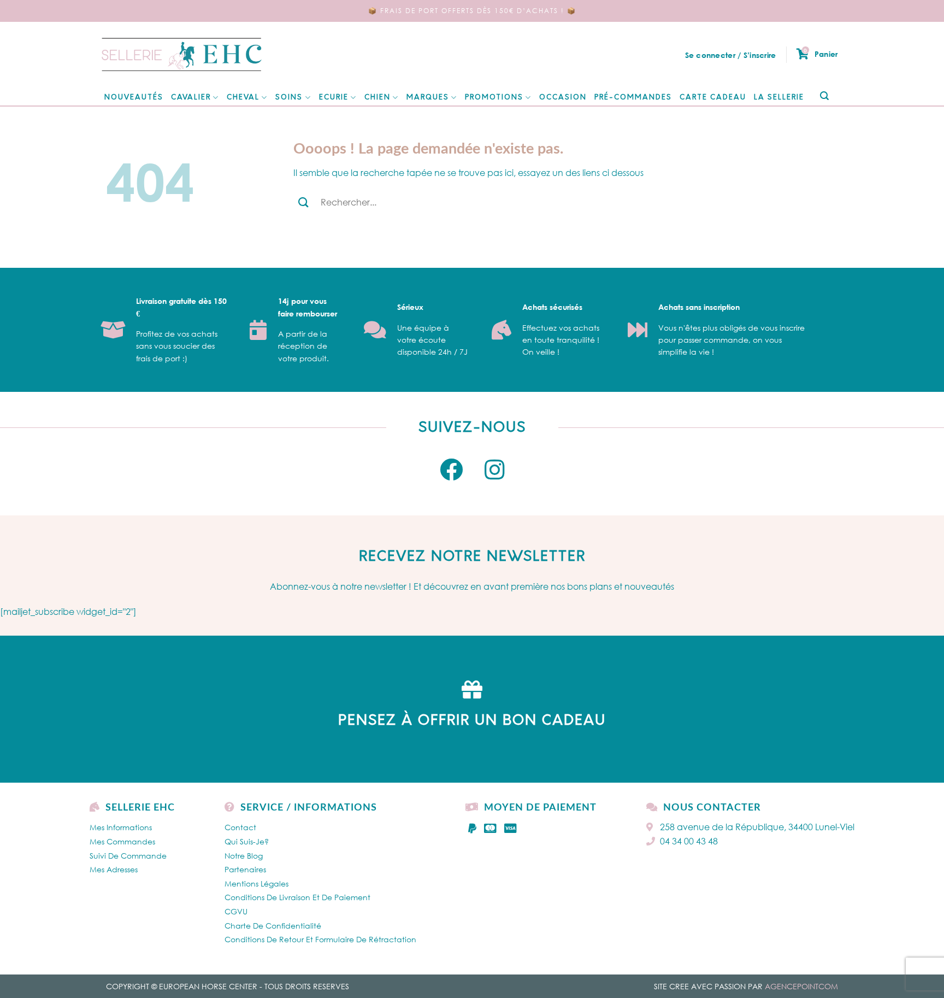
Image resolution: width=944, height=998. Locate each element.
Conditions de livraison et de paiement (297, 897)
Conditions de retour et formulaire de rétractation (320, 939)
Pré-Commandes (633, 97)
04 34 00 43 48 (689, 841)
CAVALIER (191, 97)
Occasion (563, 97)
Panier (820, 53)
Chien (377, 97)
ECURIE (334, 97)
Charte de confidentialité (273, 925)
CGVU (236, 911)
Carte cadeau (713, 97)
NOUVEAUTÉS (133, 97)
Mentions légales (256, 883)
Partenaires (245, 869)
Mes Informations (121, 827)
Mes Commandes (122, 841)
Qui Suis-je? (247, 841)
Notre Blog (244, 855)
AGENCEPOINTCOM (801, 986)
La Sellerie (779, 97)
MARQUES (427, 97)
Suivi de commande (128, 855)
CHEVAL (243, 97)
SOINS (289, 97)
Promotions (494, 97)
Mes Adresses (114, 869)
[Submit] (824, 96)
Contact (240, 827)
